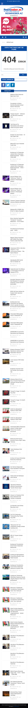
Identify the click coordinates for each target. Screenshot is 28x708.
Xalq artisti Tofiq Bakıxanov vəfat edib (17, 636)
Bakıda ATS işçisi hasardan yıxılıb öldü (17, 144)
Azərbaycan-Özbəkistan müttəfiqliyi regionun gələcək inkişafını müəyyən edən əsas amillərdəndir (17, 578)
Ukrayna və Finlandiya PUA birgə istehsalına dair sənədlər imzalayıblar (17, 496)
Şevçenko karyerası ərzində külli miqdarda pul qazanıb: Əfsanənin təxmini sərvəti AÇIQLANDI (17, 282)
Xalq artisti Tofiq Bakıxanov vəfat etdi (17, 654)
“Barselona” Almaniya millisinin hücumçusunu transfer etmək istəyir (16, 486)
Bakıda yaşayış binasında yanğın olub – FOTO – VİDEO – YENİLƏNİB (17, 673)
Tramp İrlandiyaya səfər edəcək (16, 449)
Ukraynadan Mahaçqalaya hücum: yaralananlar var (16, 314)
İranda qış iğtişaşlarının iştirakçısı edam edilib (16, 409)
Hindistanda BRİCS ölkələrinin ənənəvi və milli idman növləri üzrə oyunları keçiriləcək (17, 429)
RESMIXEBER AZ (13, 99)
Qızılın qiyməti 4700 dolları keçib (17, 360)
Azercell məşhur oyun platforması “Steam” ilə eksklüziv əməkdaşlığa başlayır (16, 179)
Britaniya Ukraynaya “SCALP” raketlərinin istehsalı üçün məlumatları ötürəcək (17, 351)
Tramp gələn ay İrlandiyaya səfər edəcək (17, 476)
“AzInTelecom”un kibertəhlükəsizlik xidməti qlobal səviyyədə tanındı (16, 126)
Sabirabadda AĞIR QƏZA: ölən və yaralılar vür (16, 260)
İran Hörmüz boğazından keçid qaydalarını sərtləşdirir (17, 467)
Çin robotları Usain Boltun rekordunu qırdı (16, 506)
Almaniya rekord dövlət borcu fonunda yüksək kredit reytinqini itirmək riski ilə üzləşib (17, 382)
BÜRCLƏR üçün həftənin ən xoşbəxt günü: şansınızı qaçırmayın (17, 293)
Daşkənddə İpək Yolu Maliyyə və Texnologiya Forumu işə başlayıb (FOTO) (17, 270)
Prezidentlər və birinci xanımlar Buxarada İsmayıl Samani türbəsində (16, 105)
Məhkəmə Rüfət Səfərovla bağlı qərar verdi (16, 95)
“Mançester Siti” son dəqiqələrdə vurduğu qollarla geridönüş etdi (17, 526)
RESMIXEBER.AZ (14, 13)
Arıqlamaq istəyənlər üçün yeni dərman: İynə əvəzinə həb (16, 370)
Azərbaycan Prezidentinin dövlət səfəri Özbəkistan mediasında (16, 546)
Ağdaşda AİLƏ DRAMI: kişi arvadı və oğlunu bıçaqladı (17, 210)
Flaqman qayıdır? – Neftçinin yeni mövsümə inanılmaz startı (17, 115)
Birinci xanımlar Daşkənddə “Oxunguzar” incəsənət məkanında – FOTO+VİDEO (17, 220)
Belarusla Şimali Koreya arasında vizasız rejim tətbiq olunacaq (17, 440)
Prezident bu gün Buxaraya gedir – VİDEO (17, 229)
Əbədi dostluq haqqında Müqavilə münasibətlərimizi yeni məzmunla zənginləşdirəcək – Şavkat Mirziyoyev (17, 611)
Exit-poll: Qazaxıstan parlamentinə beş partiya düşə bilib (16, 516)
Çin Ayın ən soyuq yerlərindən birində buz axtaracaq (17, 458)
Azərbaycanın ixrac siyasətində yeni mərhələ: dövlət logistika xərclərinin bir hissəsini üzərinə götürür (17, 304)
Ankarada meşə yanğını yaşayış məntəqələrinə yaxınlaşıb (16, 693)
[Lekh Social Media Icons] (3, 85)
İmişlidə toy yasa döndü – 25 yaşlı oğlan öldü (17, 135)
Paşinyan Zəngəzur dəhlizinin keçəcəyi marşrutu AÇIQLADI (17, 201)
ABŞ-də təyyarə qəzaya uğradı (16, 536)
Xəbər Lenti (7, 90)
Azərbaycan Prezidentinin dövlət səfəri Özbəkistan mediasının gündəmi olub (16, 566)
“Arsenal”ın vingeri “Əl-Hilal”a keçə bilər (17, 392)
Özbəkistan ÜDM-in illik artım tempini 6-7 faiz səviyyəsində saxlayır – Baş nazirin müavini (17, 250)
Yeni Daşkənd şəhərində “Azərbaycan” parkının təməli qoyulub (17, 683)
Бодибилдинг (16, 706)
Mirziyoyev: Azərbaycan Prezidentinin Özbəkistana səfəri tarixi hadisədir (17, 589)
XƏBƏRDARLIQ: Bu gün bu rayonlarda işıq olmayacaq (17, 332)
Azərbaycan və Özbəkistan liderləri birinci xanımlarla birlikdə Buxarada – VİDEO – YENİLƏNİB (17, 155)
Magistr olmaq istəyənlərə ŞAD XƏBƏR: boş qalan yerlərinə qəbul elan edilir (16, 239)
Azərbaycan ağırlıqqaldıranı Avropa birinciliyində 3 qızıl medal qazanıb (17, 556)
